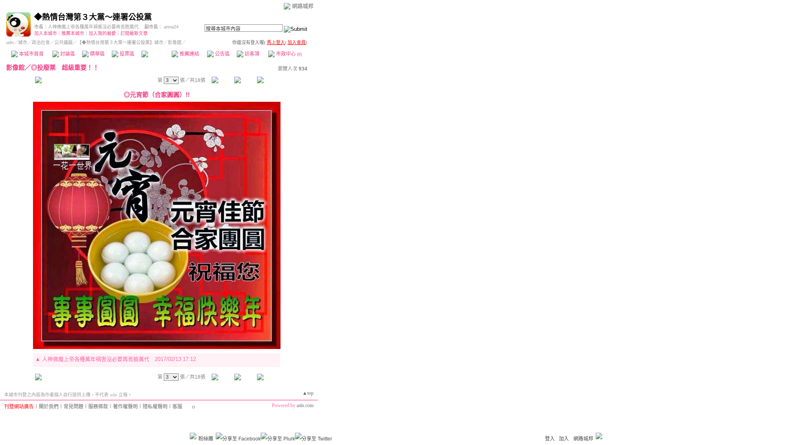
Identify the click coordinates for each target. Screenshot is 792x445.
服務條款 (98, 407)
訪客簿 (251, 54)
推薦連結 (188, 54)
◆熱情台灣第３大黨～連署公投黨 (93, 17)
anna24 (171, 26)
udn (10, 42)
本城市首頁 (31, 54)
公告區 (222, 54)
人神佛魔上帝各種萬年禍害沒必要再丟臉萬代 (93, 26)
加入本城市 (45, 33)
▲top (308, 393)
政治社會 (41, 42)
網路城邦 (303, 6)
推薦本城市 (72, 33)
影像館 (156, 54)
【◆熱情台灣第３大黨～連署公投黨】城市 (120, 42)
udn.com (305, 405)
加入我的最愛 (102, 33)
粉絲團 (205, 439)
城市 (22, 42)
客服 (177, 407)
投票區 (126, 54)
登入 (550, 439)
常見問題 (73, 407)
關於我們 (49, 407)
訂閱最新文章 (134, 33)
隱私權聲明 (155, 407)
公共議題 (63, 42)
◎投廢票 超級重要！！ (65, 67)
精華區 (97, 54)
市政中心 (288, 54)
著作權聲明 (125, 407)
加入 (564, 439)
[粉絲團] (193, 436)
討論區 (67, 54)
